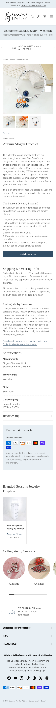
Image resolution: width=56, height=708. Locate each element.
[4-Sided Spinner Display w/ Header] (14, 509)
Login (19, 534)
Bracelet (6, 133)
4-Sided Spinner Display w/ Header (15, 527)
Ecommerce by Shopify (37, 701)
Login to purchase (28, 254)
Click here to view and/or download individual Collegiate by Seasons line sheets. (25, 343)
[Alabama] (14, 568)
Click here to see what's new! (33, 5)
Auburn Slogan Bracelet (19, 59)
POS (23, 701)
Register (11, 534)
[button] (45, 16)
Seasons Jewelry (15, 701)
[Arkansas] (39, 568)
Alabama (14, 583)
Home (5, 59)
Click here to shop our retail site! (37, 34)
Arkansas (39, 583)
